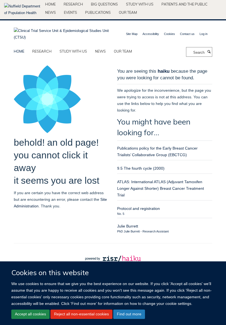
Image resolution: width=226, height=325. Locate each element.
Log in (204, 34)
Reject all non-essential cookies (81, 314)
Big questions (104, 4)
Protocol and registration (138, 208)
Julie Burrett (127, 226)
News (50, 12)
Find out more (129, 314)
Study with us (140, 4)
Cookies (169, 34)
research (42, 51)
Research (73, 4)
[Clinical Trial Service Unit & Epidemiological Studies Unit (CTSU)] (61, 32)
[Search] (209, 52)
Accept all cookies (30, 314)
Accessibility (150, 34)
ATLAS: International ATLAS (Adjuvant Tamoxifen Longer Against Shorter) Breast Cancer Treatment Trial (160, 188)
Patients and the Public (185, 4)
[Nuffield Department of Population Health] (22, 9)
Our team (128, 12)
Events (70, 12)
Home (50, 4)
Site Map (132, 34)
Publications (98, 12)
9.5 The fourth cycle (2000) (141, 168)
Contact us (187, 34)
